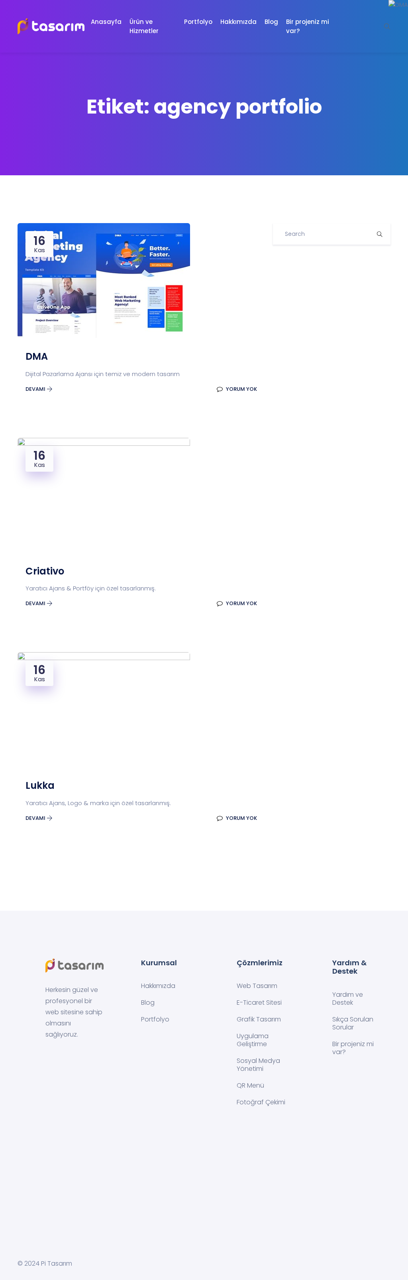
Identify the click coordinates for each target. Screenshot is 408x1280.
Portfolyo (198, 22)
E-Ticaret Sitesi (259, 1002)
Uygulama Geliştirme (253, 1040)
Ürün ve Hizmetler (144, 26)
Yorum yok (241, 389)
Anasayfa (106, 22)
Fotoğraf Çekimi (261, 1102)
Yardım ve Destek (347, 998)
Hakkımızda (238, 22)
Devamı (36, 389)
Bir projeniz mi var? (307, 26)
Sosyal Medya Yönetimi (258, 1064)
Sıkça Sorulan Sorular (352, 1023)
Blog (271, 22)
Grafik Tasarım (259, 1019)
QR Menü (250, 1085)
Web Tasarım (257, 985)
